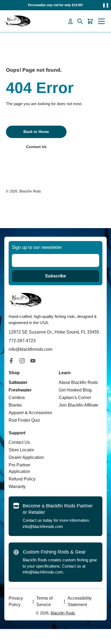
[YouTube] (33, 360)
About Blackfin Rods (78, 382)
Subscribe (55, 276)
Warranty (17, 486)
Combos (17, 397)
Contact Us (19, 442)
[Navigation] (101, 21)
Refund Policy (22, 479)
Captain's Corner (75, 397)
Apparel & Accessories (30, 412)
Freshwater (20, 390)
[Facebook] (11, 360)
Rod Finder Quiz (24, 420)
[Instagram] (22, 360)
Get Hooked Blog (75, 390)
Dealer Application (26, 457)
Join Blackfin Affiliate (78, 405)
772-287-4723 (22, 340)
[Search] (80, 21)
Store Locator (21, 450)
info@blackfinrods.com (43, 526)
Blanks (15, 405)
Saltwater (18, 382)
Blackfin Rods (30, 191)
